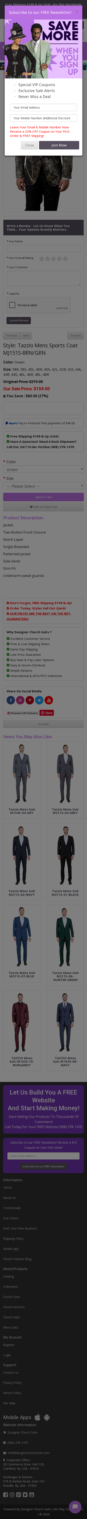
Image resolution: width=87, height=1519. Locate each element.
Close (29, 145)
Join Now (59, 145)
